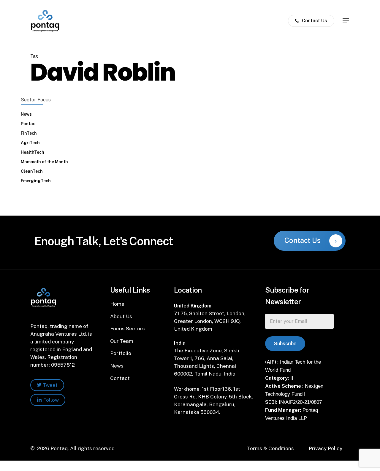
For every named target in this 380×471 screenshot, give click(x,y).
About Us (121, 316)
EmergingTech (36, 180)
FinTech (29, 133)
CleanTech (32, 171)
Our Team (121, 341)
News (26, 114)
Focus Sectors (127, 329)
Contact (120, 378)
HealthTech (32, 152)
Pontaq (28, 123)
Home (117, 304)
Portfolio (120, 353)
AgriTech (30, 142)
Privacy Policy (325, 448)
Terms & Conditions (270, 448)
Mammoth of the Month (44, 161)
